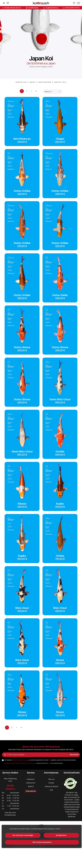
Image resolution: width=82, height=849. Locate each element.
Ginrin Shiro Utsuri (60, 399)
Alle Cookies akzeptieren (42, 842)
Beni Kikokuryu (22, 138)
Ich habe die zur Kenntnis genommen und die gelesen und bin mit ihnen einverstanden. (40, 760)
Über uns (51, 779)
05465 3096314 (10, 787)
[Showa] (60, 638)
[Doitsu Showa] (22, 325)
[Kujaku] (60, 482)
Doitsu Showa (22, 347)
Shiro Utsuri (22, 607)
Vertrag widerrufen (31, 791)
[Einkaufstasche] (74, 3)
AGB (49, 760)
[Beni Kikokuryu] (22, 117)
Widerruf (31, 786)
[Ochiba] (60, 534)
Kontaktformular (10, 815)
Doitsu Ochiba (22, 190)
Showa (60, 660)
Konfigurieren (61, 835)
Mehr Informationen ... (67, 829)
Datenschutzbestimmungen (20, 760)
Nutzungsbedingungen (56, 763)
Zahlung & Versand (51, 786)
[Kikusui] (22, 482)
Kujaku (60, 503)
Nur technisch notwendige (23, 835)
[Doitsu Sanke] (60, 273)
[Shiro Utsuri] (22, 586)
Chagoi (60, 138)
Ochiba (60, 555)
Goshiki (60, 451)
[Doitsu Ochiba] (22, 169)
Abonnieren (74, 755)
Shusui (60, 712)
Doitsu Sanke (60, 295)
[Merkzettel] (8, 3)
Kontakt (51, 783)
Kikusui (22, 503)
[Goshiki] (60, 429)
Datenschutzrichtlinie (42, 763)
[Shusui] (60, 690)
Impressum (30, 779)
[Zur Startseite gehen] (41, 3)
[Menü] (78, 3)
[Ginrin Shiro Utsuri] (60, 377)
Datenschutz (30, 783)
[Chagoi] (60, 117)
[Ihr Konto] (4, 3)
